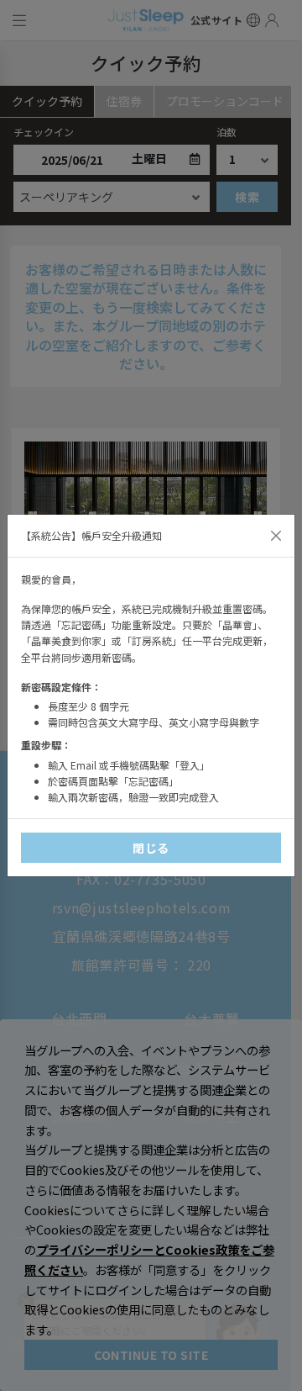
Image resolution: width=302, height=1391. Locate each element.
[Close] (276, 535)
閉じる (151, 847)
